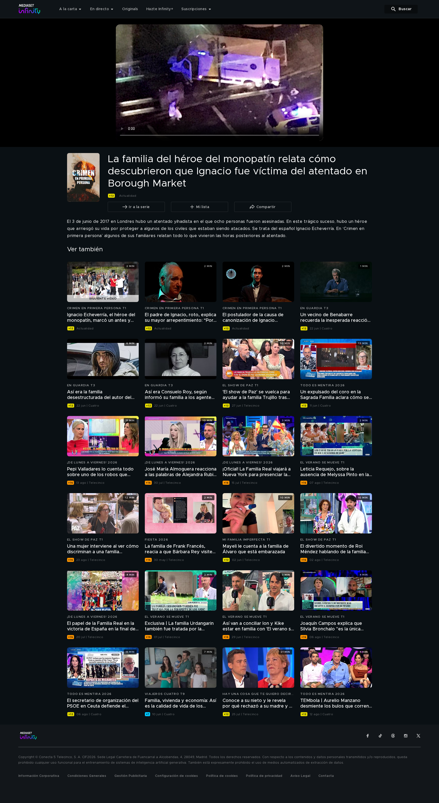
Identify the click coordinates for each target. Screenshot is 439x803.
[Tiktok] (380, 735)
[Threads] (393, 735)
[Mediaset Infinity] (29, 9)
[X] (418, 735)
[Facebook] (367, 735)
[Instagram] (405, 735)
